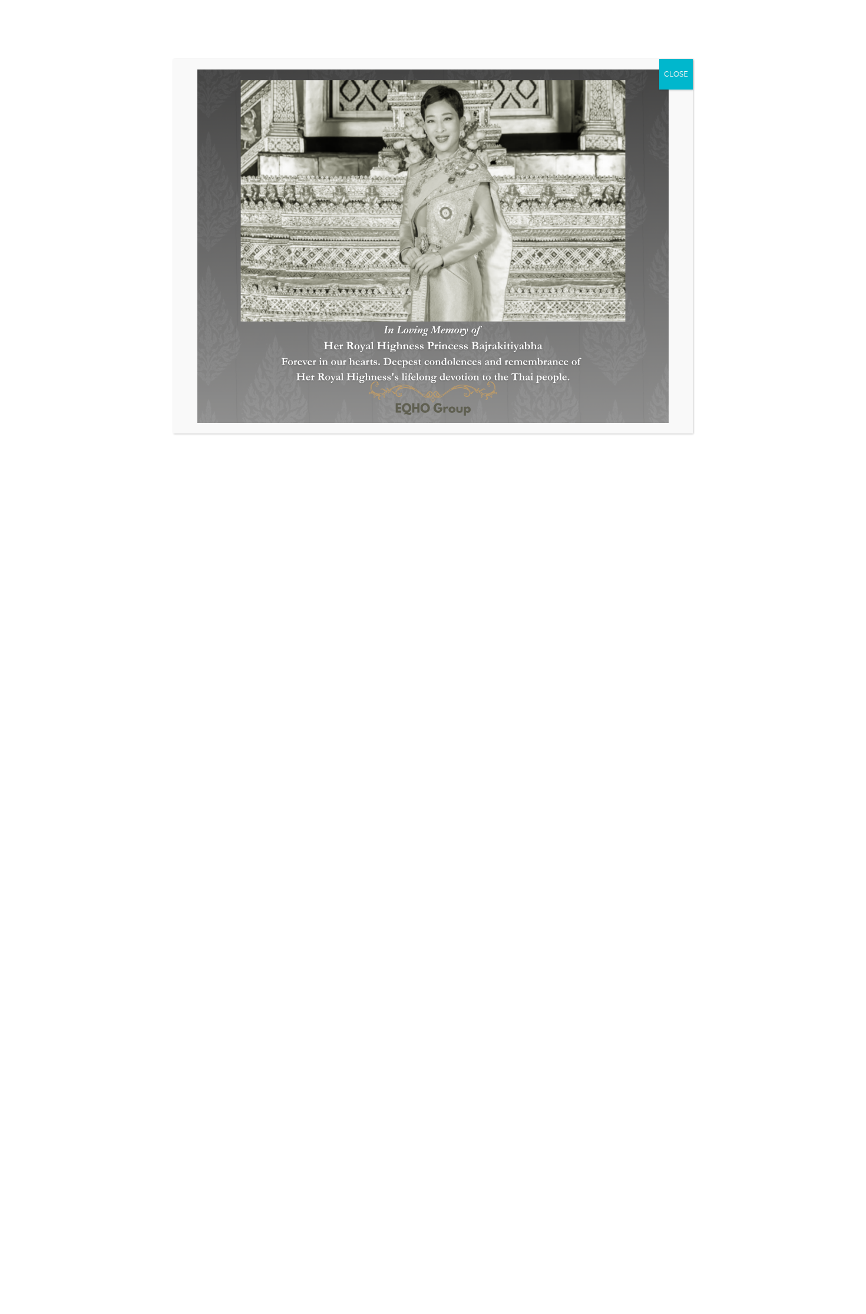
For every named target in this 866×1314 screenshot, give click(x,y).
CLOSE (676, 74)
